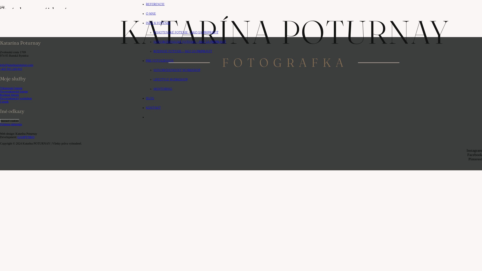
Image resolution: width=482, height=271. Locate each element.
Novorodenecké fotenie (14, 91)
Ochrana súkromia (11, 124)
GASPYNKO (26, 137)
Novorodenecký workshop (16, 98)
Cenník (4, 101)
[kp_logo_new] (284, 68)
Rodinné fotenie (9, 95)
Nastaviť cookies (9, 121)
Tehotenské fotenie (11, 88)
